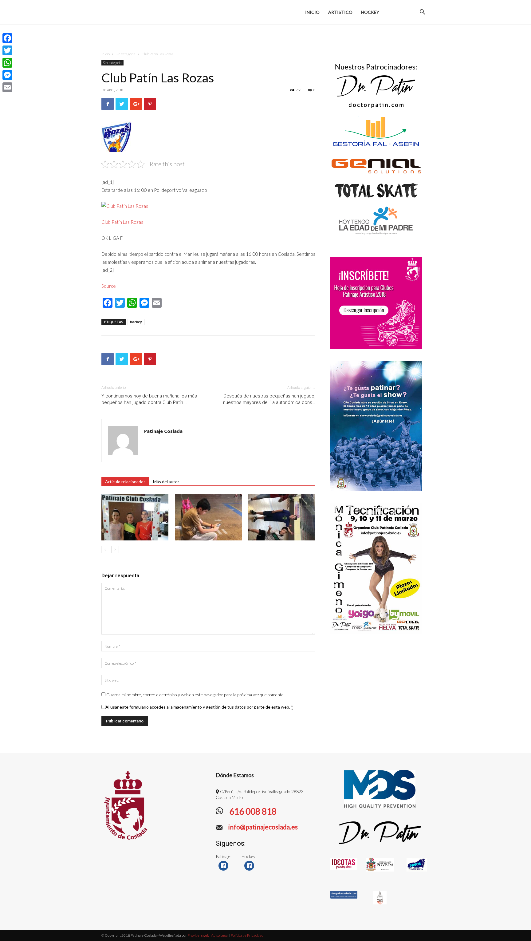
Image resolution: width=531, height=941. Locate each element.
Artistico (340, 12)
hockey (136, 321)
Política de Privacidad (247, 935)
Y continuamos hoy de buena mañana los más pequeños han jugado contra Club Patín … (149, 399)
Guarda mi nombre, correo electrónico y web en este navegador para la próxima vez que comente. (195, 694)
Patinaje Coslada (163, 431)
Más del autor (166, 481)
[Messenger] (7, 75)
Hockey (370, 12)
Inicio (312, 12)
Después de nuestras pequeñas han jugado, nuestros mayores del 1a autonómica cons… (269, 399)
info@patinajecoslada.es (262, 827)
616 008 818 (252, 811)
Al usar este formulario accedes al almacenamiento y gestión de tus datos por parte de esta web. (199, 707)
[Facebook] (7, 38)
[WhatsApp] (7, 63)
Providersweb (198, 935)
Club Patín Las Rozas (122, 222)
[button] (422, 13)
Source (108, 286)
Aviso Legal (220, 935)
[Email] (7, 87)
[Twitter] (7, 50)
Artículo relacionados (125, 481)
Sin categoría (126, 54)
